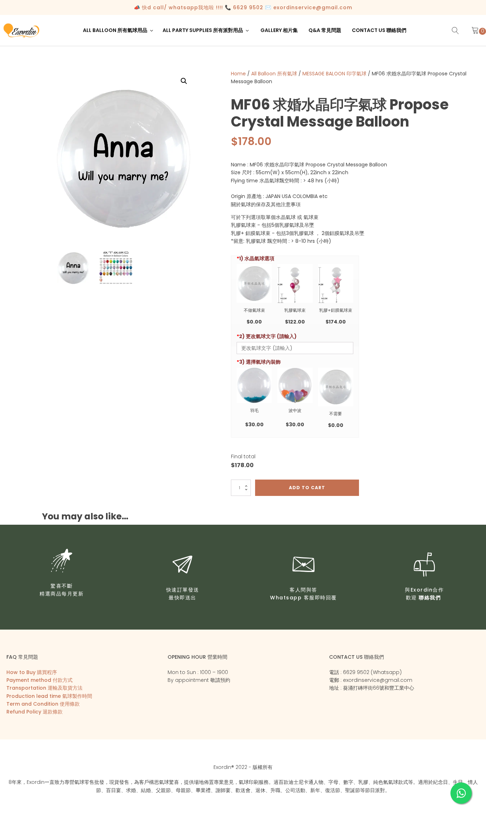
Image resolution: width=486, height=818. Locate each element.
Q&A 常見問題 (324, 30)
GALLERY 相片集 (279, 30)
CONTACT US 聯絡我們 (379, 30)
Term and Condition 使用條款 (43, 703)
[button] (118, 30)
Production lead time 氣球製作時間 (49, 696)
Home (238, 73)
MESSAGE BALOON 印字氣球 (334, 73)
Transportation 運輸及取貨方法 (44, 687)
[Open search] (455, 30)
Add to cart (307, 488)
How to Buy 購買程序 (31, 672)
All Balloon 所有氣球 (274, 73)
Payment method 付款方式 (39, 680)
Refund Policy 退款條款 (34, 711)
